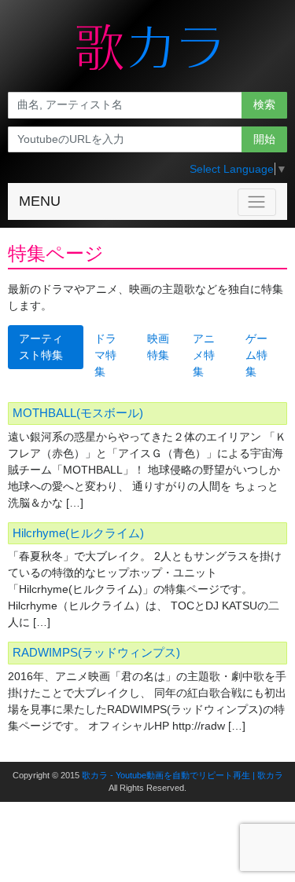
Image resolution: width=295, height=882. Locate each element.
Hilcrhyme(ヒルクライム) (78, 533)
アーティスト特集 (41, 346)
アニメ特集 (204, 355)
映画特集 (158, 346)
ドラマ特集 (105, 355)
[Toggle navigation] (257, 202)
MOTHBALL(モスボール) (78, 412)
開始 (264, 139)
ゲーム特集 (256, 355)
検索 (264, 104)
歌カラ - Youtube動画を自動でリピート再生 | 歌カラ (182, 775)
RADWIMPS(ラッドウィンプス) (96, 652)
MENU (40, 201)
